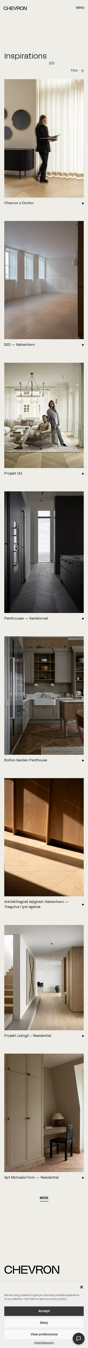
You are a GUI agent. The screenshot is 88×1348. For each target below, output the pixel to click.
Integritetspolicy (44, 1343)
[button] (81, 1287)
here (32, 1299)
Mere (44, 1198)
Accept (44, 1311)
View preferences (44, 1334)
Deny (44, 1322)
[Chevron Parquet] (15, 9)
